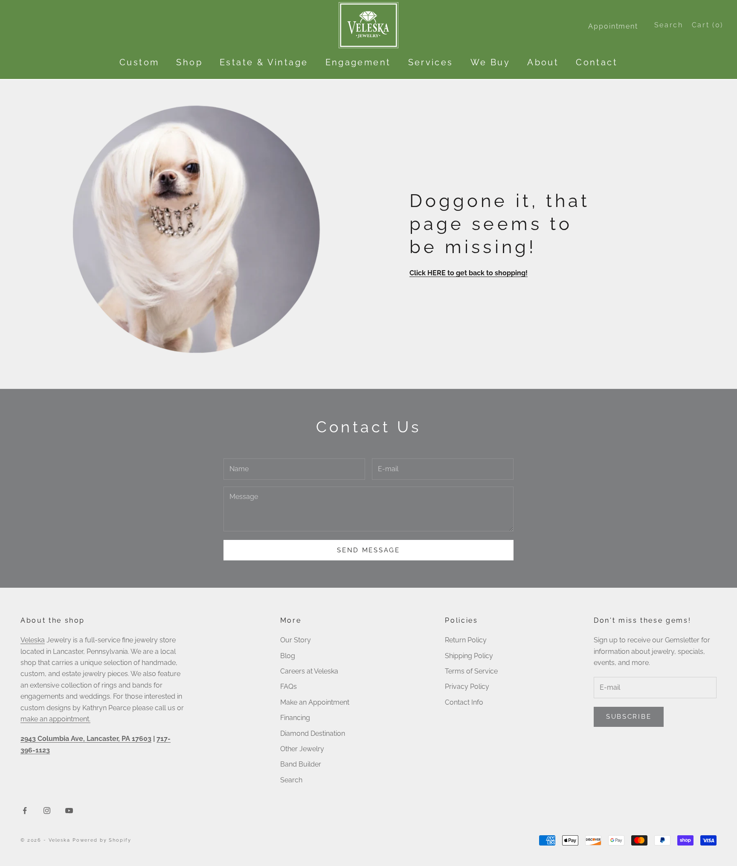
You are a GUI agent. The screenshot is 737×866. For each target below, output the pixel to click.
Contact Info (464, 702)
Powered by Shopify (102, 840)
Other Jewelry (302, 749)
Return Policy (466, 640)
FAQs (288, 686)
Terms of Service (471, 671)
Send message (368, 550)
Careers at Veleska (309, 671)
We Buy (490, 62)
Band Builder (300, 764)
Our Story (295, 640)
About (543, 62)
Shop (189, 62)
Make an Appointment (314, 702)
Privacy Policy (467, 686)
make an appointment (54, 719)
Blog (287, 656)
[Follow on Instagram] (47, 810)
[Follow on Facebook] (24, 810)
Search (291, 780)
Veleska (32, 640)
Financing (295, 718)
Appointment (613, 26)
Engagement (358, 62)
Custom (139, 62)
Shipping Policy (469, 656)
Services (430, 62)
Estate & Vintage (264, 62)
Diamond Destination (312, 733)
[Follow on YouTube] (69, 810)
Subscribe (628, 716)
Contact (597, 62)
